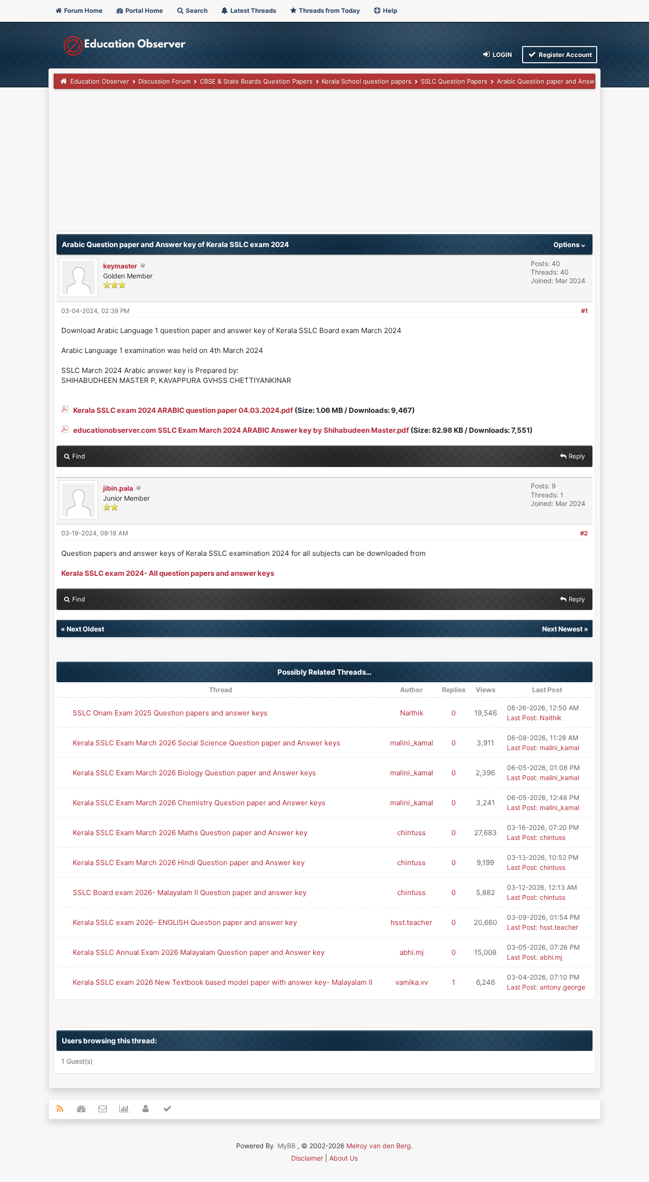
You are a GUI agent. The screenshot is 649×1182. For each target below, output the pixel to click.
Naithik (411, 712)
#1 (584, 311)
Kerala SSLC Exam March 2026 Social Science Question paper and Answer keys (206, 742)
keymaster (120, 266)
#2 (584, 533)
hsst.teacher (411, 922)
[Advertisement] (324, 164)
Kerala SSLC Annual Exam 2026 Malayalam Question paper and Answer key (198, 952)
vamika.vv (411, 982)
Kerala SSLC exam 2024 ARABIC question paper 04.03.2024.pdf (183, 410)
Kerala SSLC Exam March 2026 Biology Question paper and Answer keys (194, 772)
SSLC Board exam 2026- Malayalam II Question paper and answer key (189, 892)
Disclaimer (307, 1158)
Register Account (564, 54)
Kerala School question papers (366, 81)
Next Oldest (85, 629)
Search (196, 10)
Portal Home (143, 10)
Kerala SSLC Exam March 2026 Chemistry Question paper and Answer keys (199, 802)
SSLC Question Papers (454, 81)
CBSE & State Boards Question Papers (256, 81)
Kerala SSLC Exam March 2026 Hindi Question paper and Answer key (189, 862)
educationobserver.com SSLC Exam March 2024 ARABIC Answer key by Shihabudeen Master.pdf (241, 430)
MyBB (286, 1146)
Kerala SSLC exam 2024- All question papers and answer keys (167, 573)
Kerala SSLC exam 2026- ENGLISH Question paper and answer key (185, 922)
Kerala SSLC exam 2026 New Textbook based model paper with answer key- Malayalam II (222, 982)
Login (501, 54)
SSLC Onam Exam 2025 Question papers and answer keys (170, 712)
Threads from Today (328, 10)
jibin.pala (118, 488)
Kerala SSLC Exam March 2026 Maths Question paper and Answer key (190, 832)
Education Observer (99, 81)
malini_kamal (411, 742)
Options (567, 244)
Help (389, 10)
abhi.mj (412, 952)
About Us (343, 1158)
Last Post (521, 718)
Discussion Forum (164, 81)
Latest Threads (252, 10)
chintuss (411, 832)
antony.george (562, 987)
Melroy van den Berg (378, 1146)
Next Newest (562, 629)
